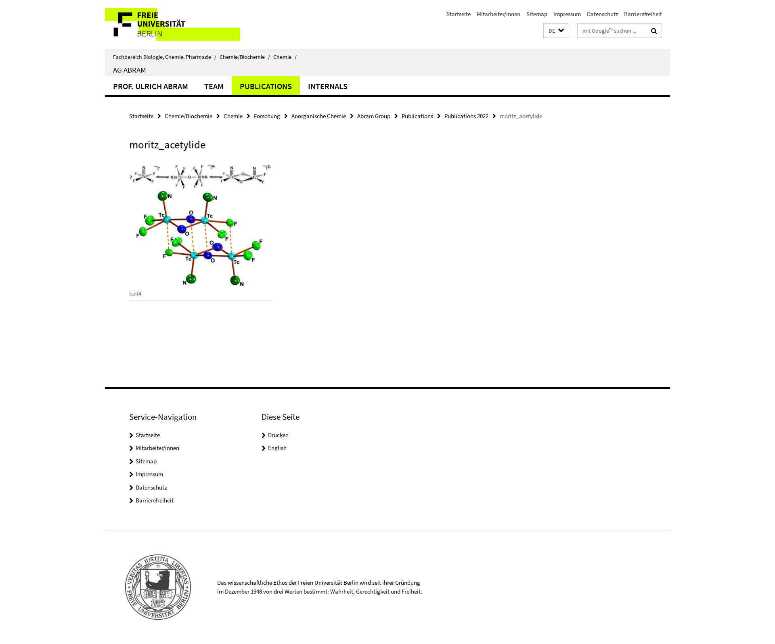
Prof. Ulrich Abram (150, 86)
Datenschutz (602, 14)
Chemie (285, 57)
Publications (266, 86)
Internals (328, 86)
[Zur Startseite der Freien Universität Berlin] (172, 24)
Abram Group (373, 116)
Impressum (567, 14)
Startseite (458, 14)
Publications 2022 (466, 116)
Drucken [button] (278, 435)
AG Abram (129, 70)
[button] (556, 30)
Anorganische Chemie (318, 116)
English (277, 448)
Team (214, 86)
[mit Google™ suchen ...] (654, 30)
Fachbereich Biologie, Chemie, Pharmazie (164, 57)
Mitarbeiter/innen (498, 14)
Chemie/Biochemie (245, 57)
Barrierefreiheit (643, 14)
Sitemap (536, 14)
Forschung (267, 116)
